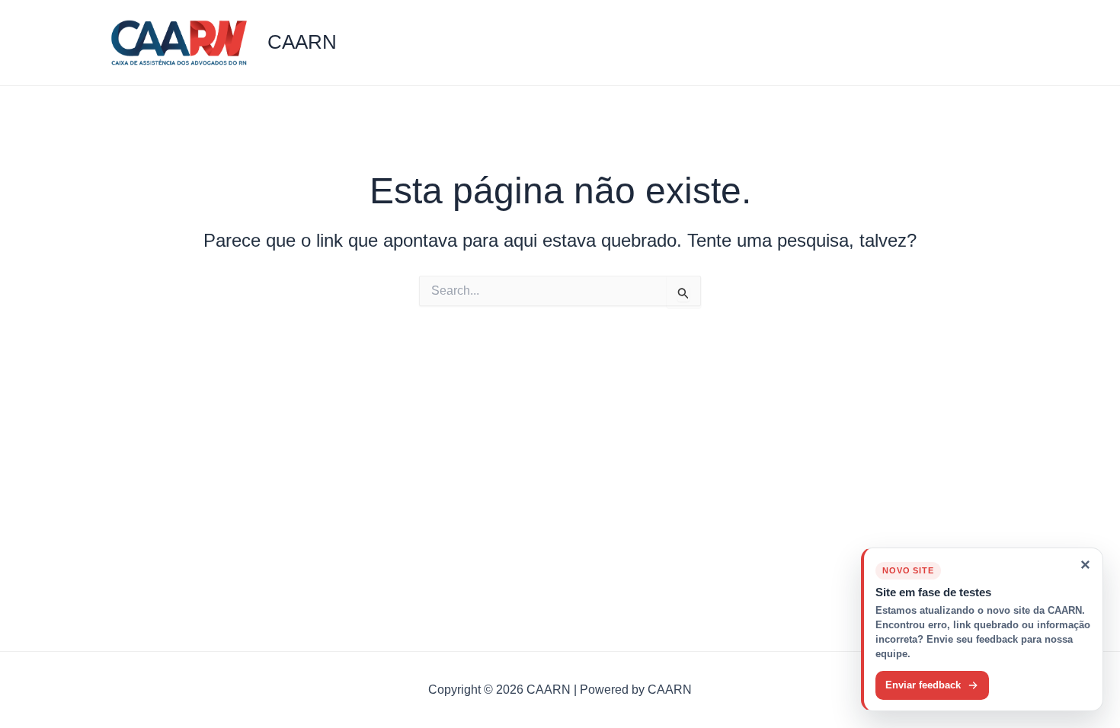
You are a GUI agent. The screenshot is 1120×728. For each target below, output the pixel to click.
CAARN (302, 41)
